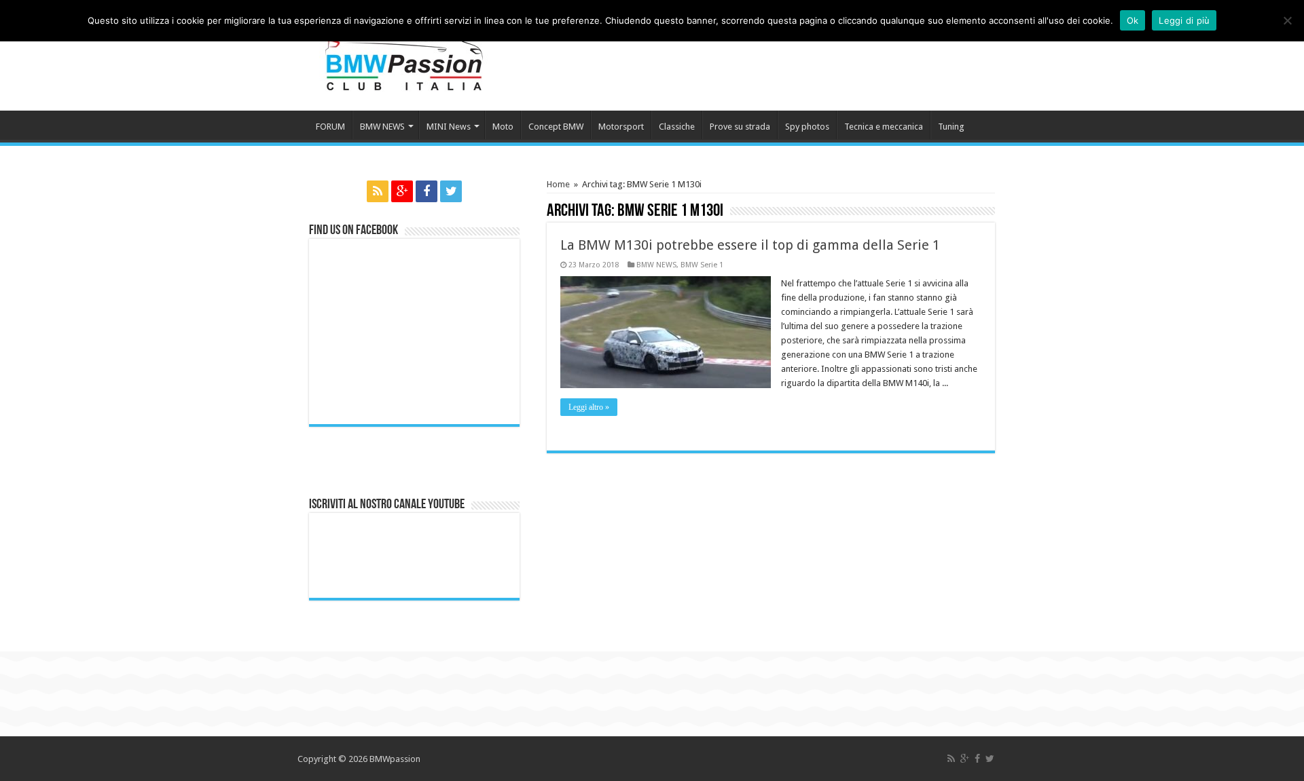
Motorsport (621, 126)
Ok (1133, 20)
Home (558, 184)
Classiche (677, 126)
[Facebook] (426, 191)
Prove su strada (740, 126)
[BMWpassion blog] (404, 53)
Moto (502, 126)
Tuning (951, 126)
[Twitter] (451, 191)
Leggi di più (1184, 20)
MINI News (449, 126)
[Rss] (377, 191)
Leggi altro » (588, 407)
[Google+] (402, 191)
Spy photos (807, 126)
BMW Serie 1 (702, 265)
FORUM (330, 126)
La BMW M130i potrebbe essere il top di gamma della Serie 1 (750, 245)
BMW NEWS (382, 126)
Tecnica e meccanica (883, 126)
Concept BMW (555, 126)
